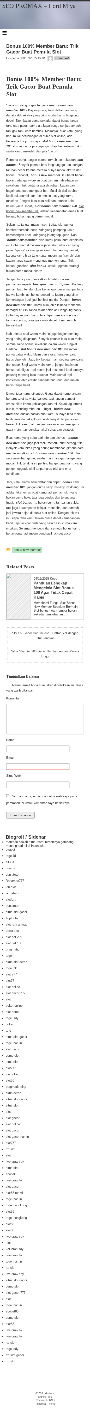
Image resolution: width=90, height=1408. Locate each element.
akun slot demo (16, 962)
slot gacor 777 (15, 993)
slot (8, 999)
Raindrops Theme (45, 1403)
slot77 (10, 980)
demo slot (12, 1055)
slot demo (12, 1012)
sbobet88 (12, 1311)
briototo (11, 868)
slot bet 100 (14, 943)
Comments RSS (45, 1400)
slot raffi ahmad (16, 924)
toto (8, 1030)
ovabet (10, 849)
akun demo (13, 1093)
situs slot (12, 1062)
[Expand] (4, 33)
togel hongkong (16, 1205)
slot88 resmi (14, 1193)
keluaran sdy (15, 1249)
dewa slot (12, 931)
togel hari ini (14, 1043)
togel (9, 955)
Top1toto (12, 918)
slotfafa (11, 899)
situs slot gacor (16, 912)
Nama (22, 740)
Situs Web (13, 775)
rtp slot (10, 1149)
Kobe (53, 578)
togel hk (11, 968)
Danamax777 (15, 881)
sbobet (10, 1174)
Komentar (25, 699)
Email (22, 758)
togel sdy (12, 1018)
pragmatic (12, 949)
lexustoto (12, 893)
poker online (14, 1005)
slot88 (10, 1080)
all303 (10, 862)
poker (9, 1024)
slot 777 (11, 974)
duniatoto (12, 874)
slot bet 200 (14, 937)
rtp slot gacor (15, 1355)
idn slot (11, 887)
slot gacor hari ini (18, 1136)
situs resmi (36, 842)
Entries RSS (45, 1396)
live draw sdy (15, 1161)
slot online (13, 987)
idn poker (12, 1074)
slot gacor (12, 1049)
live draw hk (14, 1180)
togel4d (11, 856)
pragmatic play (16, 1087)
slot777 (11, 1068)
